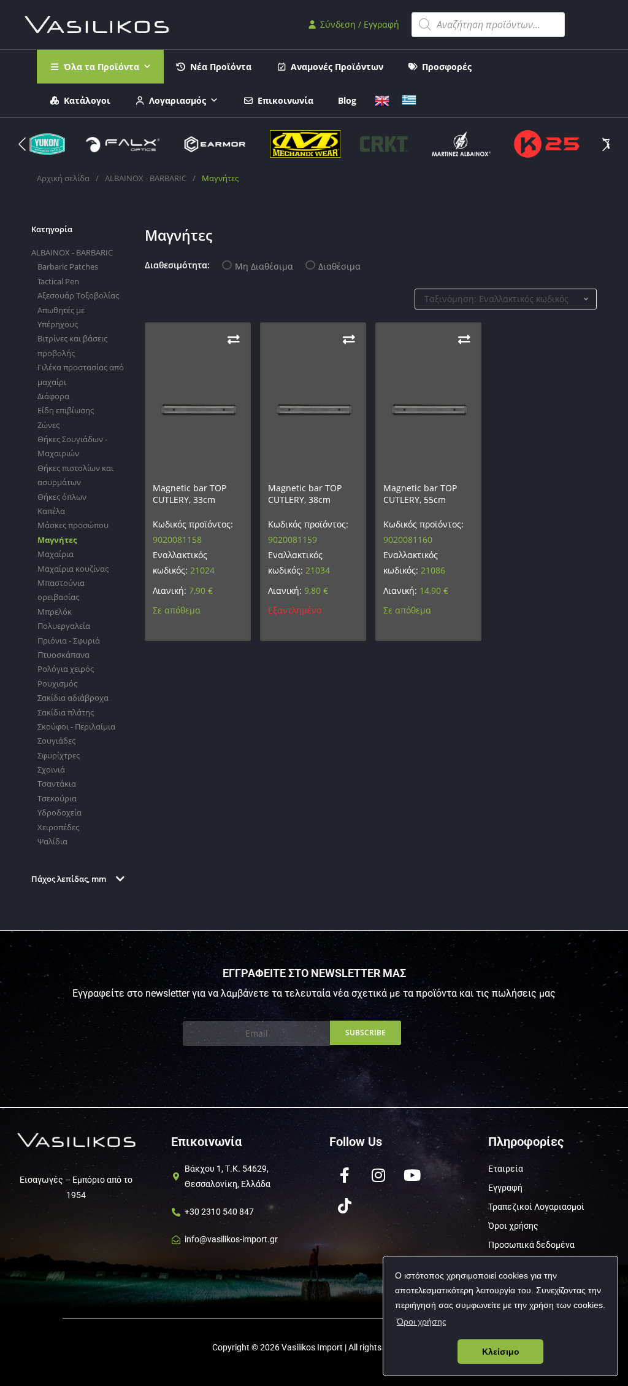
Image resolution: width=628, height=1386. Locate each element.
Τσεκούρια (57, 798)
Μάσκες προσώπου (73, 525)
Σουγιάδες (56, 740)
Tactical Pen (58, 281)
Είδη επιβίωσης (65, 410)
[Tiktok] (344, 1206)
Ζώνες (48, 424)
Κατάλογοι (87, 100)
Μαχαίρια (55, 553)
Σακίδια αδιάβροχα (73, 697)
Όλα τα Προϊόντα (101, 66)
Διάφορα (53, 396)
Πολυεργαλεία (63, 625)
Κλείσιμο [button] (500, 1352)
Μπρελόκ (54, 611)
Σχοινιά (51, 769)
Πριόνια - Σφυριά (68, 640)
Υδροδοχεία (59, 812)
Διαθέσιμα (339, 266)
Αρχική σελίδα (63, 178)
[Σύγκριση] (233, 339)
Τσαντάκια (56, 783)
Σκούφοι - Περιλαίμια (76, 726)
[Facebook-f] (344, 1175)
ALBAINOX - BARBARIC (145, 178)
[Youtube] (412, 1175)
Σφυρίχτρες (58, 755)
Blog (347, 100)
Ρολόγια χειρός (65, 668)
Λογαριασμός (177, 100)
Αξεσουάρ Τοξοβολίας (78, 295)
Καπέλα (51, 510)
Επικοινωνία (285, 100)
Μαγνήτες (57, 539)
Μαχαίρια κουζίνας (73, 568)
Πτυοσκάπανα (63, 654)
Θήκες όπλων (61, 496)
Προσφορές (447, 66)
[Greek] (409, 99)
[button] (606, 144)
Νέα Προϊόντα (220, 66)
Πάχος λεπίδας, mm (68, 878)
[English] (382, 99)
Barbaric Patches (67, 266)
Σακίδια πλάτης (65, 712)
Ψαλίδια (52, 841)
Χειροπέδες (58, 827)
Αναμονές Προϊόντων (337, 66)
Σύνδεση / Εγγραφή (358, 24)
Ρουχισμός (57, 683)
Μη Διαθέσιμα (264, 266)
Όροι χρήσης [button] (421, 1321)
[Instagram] (378, 1175)
